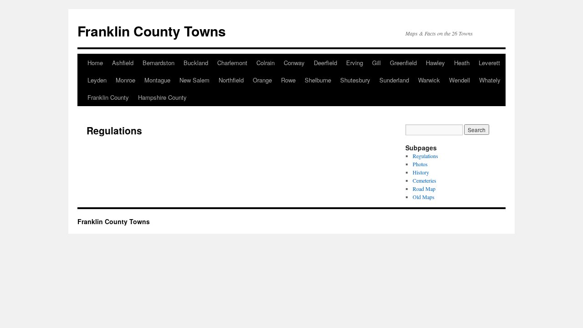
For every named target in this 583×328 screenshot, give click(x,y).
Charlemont (232, 62)
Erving (354, 62)
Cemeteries (424, 180)
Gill (376, 62)
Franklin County (108, 97)
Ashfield (122, 62)
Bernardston (158, 62)
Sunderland (394, 80)
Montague (157, 80)
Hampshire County (162, 97)
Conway (294, 62)
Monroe (125, 80)
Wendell (459, 80)
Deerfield (325, 62)
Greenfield (403, 62)
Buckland (196, 62)
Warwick (429, 80)
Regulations (425, 155)
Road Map (424, 188)
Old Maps (424, 196)
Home (95, 62)
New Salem (194, 80)
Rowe (288, 80)
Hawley (435, 62)
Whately (490, 80)
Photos (420, 164)
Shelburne (318, 80)
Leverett (489, 62)
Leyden (97, 80)
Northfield (231, 80)
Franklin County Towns (151, 31)
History (421, 172)
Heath (462, 62)
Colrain (265, 62)
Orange (262, 80)
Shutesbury (355, 80)
